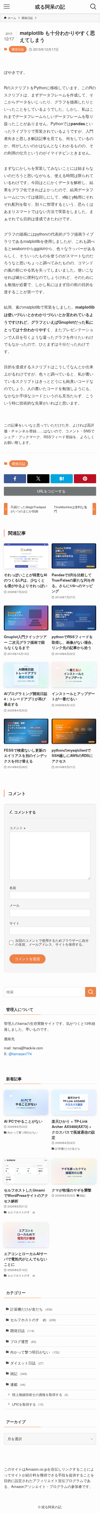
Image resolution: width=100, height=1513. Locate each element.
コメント (17, 828)
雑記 (18, 1373)
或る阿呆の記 (50, 6)
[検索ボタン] (93, 6)
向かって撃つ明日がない (35, 1352)
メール (14, 905)
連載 (18, 1384)
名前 (12, 887)
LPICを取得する (28, 1404)
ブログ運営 (23, 1341)
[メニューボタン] (6, 6)
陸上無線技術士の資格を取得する (40, 1394)
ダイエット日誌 (27, 1363)
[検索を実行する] (90, 992)
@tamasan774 (20, 1053)
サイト (14, 923)
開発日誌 (18, 49)
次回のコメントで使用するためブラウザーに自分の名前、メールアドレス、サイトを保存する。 (52, 942)
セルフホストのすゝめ (33, 1319)
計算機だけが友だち (31, 1309)
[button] (15, 478)
